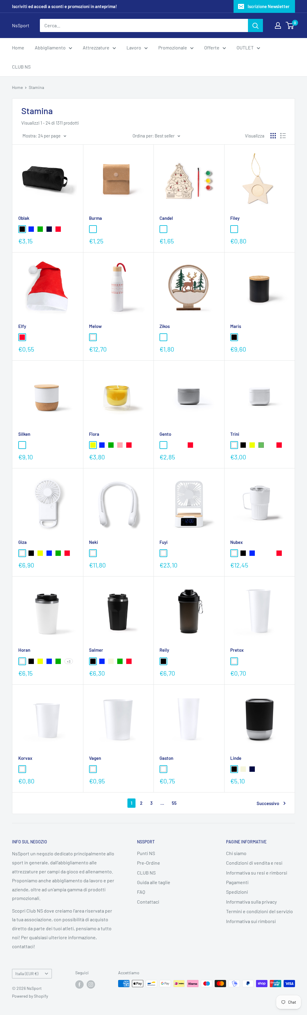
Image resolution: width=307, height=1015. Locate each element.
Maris (235, 326)
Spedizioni (237, 892)
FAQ (141, 892)
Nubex (236, 542)
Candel (166, 218)
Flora (94, 434)
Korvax (25, 758)
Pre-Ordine (148, 863)
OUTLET (245, 47)
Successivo (268, 803)
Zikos (164, 326)
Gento (165, 434)
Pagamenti (237, 882)
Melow (95, 326)
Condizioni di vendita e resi (254, 863)
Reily (164, 650)
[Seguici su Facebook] (79, 984)
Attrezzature (96, 47)
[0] (290, 25)
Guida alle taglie (153, 882)
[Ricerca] (255, 25)
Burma (95, 218)
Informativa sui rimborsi (251, 921)
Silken (24, 434)
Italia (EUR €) (26, 973)
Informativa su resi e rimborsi (256, 872)
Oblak (23, 218)
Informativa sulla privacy (251, 901)
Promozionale (172, 47)
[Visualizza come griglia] (273, 135)
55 (174, 803)
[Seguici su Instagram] (91, 984)
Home (18, 47)
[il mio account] (278, 25)
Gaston (166, 758)
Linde (235, 758)
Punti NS (146, 853)
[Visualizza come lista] (283, 135)
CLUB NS (21, 66)
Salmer (96, 650)
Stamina (36, 87)
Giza (22, 542)
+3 (68, 661)
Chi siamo (236, 853)
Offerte (211, 47)
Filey (235, 218)
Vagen (95, 758)
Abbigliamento (50, 47)
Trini (234, 434)
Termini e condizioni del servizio (259, 911)
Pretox (237, 650)
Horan (24, 650)
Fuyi (163, 542)
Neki (93, 542)
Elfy (22, 326)
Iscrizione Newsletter (269, 6)
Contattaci (148, 901)
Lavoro (134, 47)
